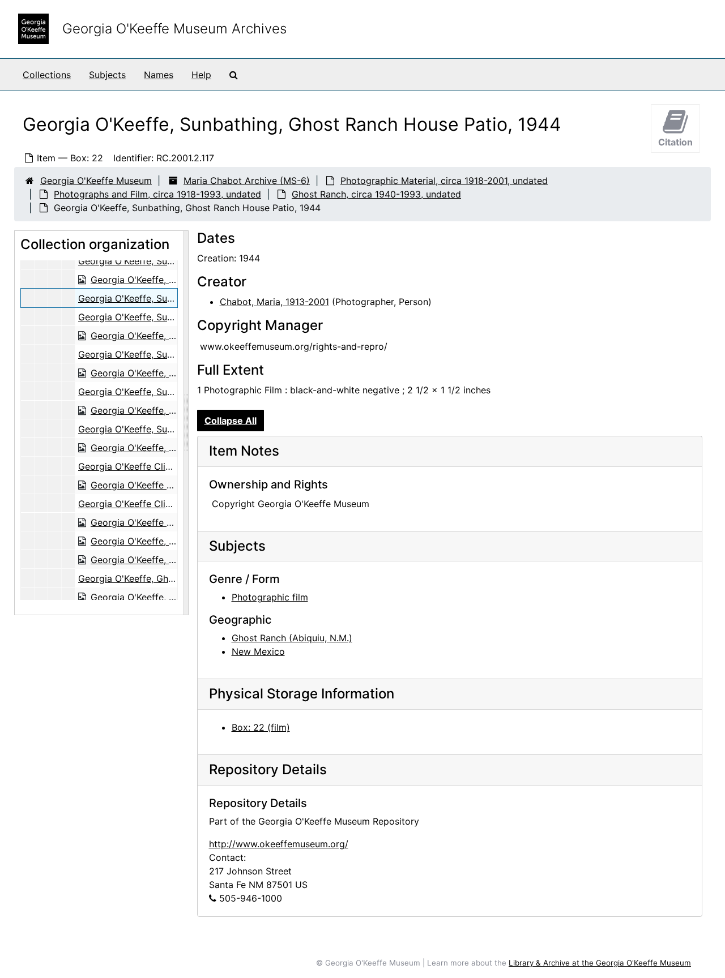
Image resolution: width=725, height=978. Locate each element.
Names (158, 74)
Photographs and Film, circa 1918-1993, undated (157, 194)
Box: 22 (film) (261, 727)
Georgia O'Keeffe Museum (96, 180)
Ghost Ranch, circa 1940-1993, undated (376, 194)
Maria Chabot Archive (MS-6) (247, 180)
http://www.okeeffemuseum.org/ (278, 844)
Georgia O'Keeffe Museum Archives (174, 28)
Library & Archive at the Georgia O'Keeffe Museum (600, 962)
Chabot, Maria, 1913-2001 (274, 301)
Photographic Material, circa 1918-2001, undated (444, 180)
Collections (47, 74)
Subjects (107, 74)
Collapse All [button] (230, 420)
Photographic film (270, 597)
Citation (675, 142)
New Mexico (258, 651)
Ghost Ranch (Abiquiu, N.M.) (292, 638)
